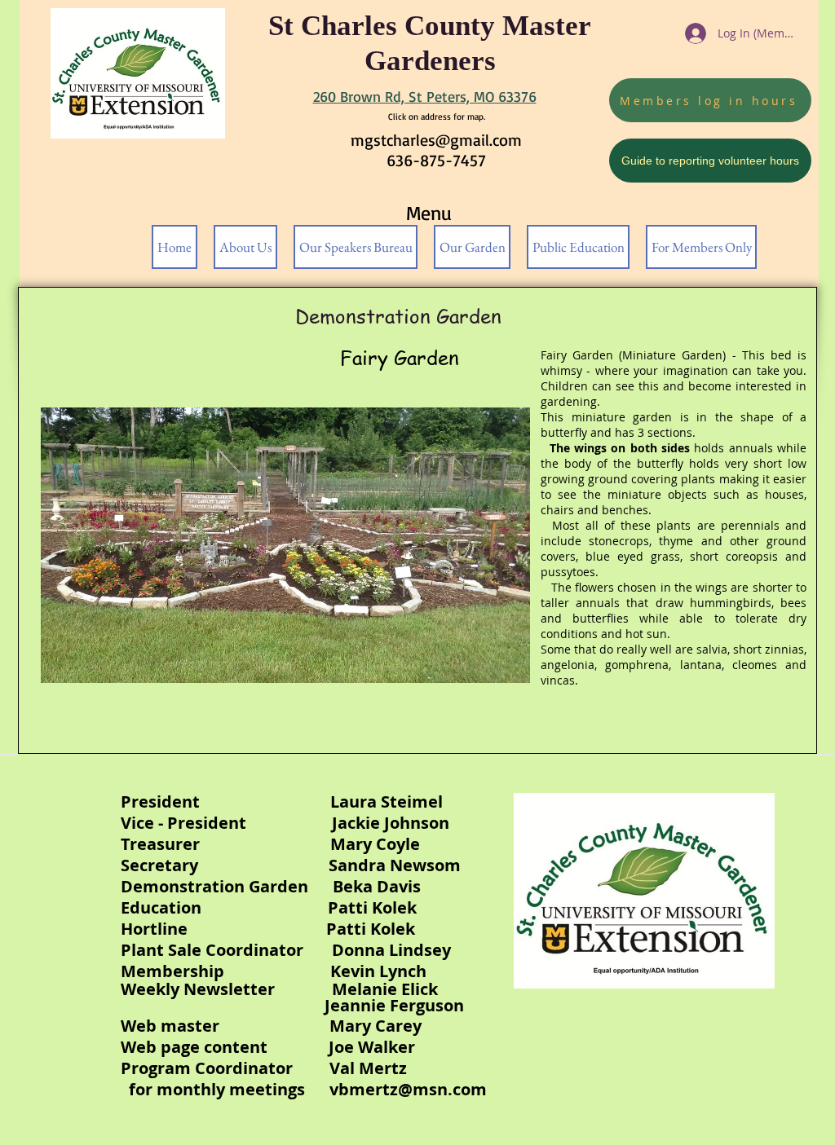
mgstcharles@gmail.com (436, 140)
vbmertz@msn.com (408, 1089)
